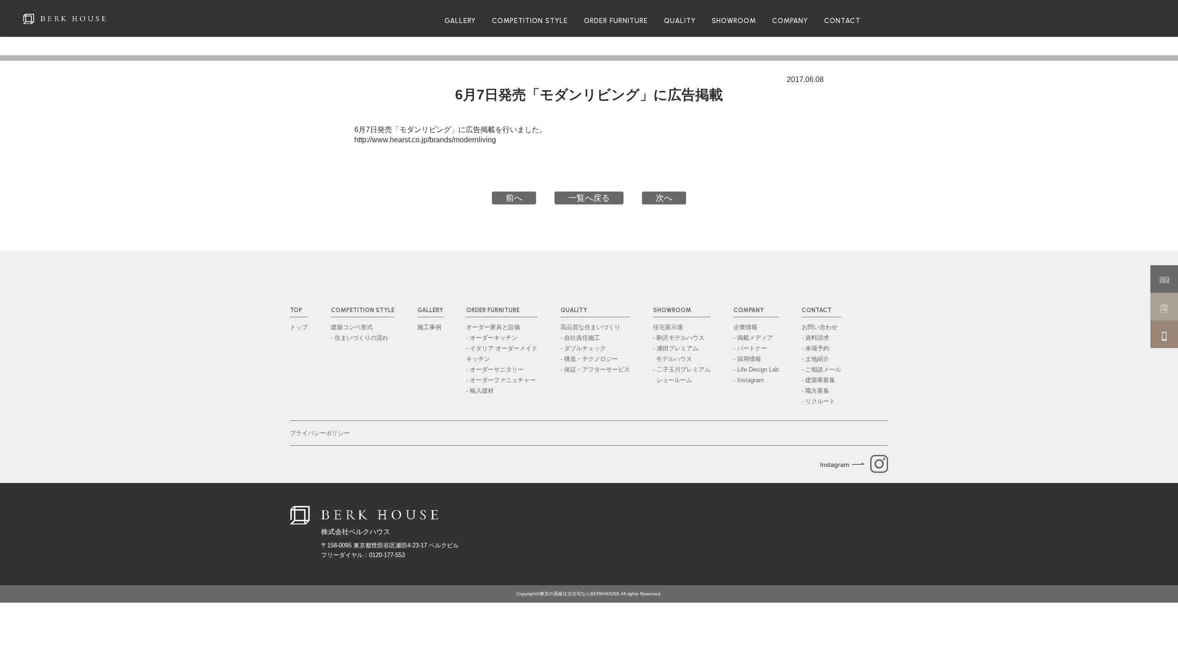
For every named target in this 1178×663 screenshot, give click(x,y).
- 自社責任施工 (580, 337)
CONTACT (842, 20)
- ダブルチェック (583, 348)
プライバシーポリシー (320, 433)
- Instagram (748, 380)
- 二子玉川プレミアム (681, 375)
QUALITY (680, 20)
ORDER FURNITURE (616, 20)
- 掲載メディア (753, 337)
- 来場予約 (815, 348)
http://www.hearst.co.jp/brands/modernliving (425, 140)
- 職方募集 (815, 390)
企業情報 (745, 327)
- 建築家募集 (818, 380)
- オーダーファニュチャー (501, 380)
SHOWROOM (734, 20)
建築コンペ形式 (352, 327)
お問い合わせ (819, 327)
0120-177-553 (387, 555)
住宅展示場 (668, 327)
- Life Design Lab (756, 369)
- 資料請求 (815, 337)
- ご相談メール (821, 369)
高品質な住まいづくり (590, 327)
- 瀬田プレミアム (676, 353)
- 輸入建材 (480, 390)
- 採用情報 (747, 358)
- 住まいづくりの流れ (359, 337)
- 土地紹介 (815, 358)
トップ (299, 327)
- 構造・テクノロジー (589, 358)
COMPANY (790, 20)
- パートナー (750, 348)
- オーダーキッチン (492, 337)
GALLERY (460, 20)
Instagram (834, 464)
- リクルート (818, 401)
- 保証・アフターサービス (595, 369)
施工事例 (429, 327)
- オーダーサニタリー (495, 369)
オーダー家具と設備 (493, 327)
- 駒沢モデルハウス (678, 337)
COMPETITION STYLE (530, 20)
